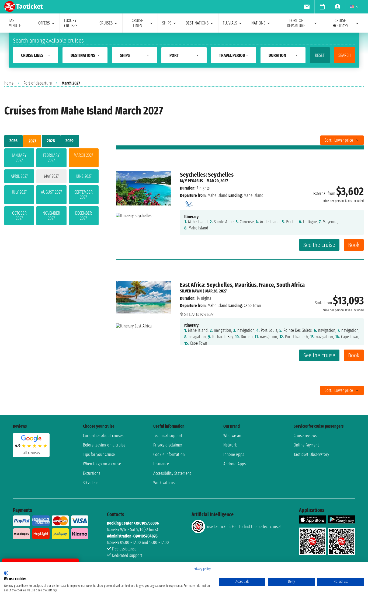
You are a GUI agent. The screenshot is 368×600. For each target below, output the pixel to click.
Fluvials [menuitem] (230, 23)
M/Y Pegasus (191, 180)
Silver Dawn (191, 291)
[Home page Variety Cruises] (188, 202)
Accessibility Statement (172, 473)
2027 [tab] (32, 141)
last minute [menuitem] (15, 23)
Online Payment (306, 445)
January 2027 (19, 158)
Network (230, 445)
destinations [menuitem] (197, 23)
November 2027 (51, 216)
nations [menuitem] (258, 23)
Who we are (232, 435)
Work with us (164, 482)
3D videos (90, 482)
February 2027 (51, 158)
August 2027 (51, 192)
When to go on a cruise (102, 463)
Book (353, 245)
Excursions (91, 473)
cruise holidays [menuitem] (340, 23)
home (8, 83)
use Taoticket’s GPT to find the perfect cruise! (243, 526)
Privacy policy (202, 569)
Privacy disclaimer (167, 445)
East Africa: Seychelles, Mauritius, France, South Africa (242, 284)
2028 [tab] (51, 140)
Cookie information (169, 454)
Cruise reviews (305, 435)
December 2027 (83, 216)
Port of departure (37, 83)
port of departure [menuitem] (296, 23)
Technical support (167, 435)
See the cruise (319, 245)
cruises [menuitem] (106, 23)
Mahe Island (217, 195)
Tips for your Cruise (99, 454)
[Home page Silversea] (197, 312)
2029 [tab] (69, 140)
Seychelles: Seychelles (207, 174)
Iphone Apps (233, 454)
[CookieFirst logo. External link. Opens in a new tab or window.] (6, 573)
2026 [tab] (13, 140)
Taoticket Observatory (311, 454)
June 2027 (84, 176)
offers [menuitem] (44, 23)
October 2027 (19, 216)
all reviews (31, 452)
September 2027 (83, 195)
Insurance (161, 463)
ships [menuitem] (166, 23)
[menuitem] (306, 6)
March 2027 (83, 155)
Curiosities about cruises (103, 435)
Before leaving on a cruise (104, 445)
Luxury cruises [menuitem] (70, 23)
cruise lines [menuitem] (137, 23)
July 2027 (19, 192)
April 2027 (19, 176)
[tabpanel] (51, 187)
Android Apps (234, 463)
